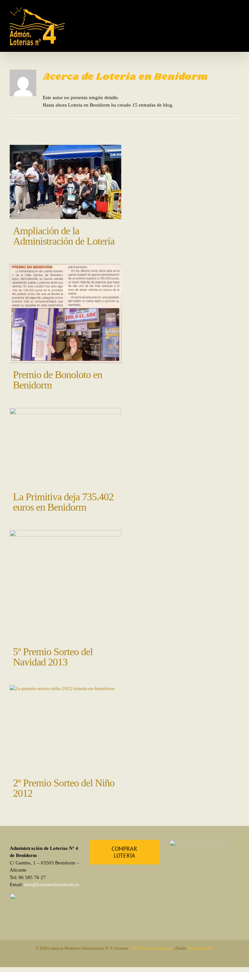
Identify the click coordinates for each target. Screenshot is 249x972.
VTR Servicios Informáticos (151, 948)
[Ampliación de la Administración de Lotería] (65, 182)
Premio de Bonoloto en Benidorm (57, 380)
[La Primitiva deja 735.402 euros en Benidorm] (65, 446)
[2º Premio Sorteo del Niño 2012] (65, 728)
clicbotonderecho (200, 948)
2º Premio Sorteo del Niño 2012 (63, 788)
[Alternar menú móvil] (236, 12)
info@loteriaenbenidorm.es (51, 884)
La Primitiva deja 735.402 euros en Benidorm (63, 502)
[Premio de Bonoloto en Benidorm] (65, 313)
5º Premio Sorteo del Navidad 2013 (53, 657)
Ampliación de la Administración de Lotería (63, 236)
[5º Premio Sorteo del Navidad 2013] (65, 585)
